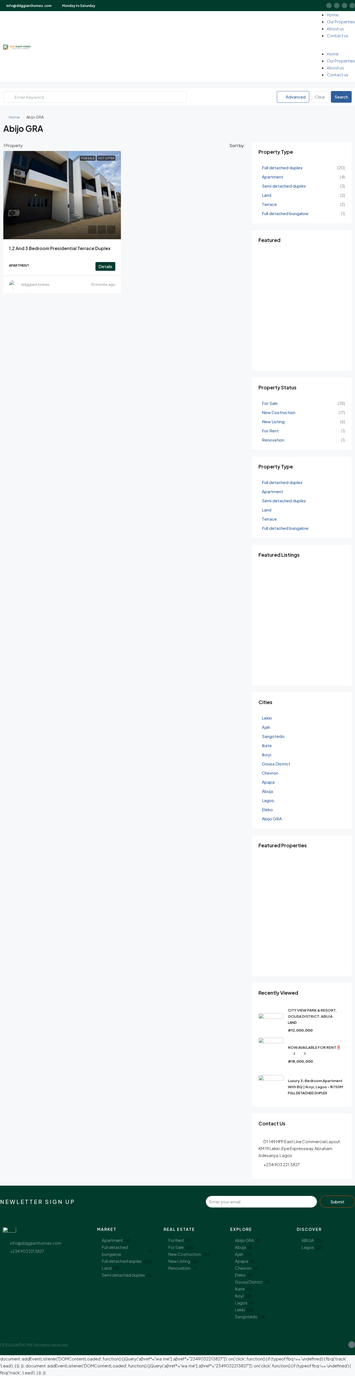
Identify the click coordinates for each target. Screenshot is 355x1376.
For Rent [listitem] (270, 430)
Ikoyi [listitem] (266, 754)
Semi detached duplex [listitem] (284, 185)
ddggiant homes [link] (35, 285)
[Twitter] (336, 5)
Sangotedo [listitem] (273, 736)
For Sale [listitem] (270, 403)
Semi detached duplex (123, 1274)
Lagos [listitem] (268, 800)
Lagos (241, 1302)
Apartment (112, 1240)
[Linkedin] (352, 5)
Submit (337, 1201)
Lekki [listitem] (267, 717)
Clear (320, 96)
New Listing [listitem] (273, 421)
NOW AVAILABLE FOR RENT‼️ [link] (314, 1047)
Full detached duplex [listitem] (282, 167)
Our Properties (341, 21)
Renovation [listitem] (273, 439)
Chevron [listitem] (270, 772)
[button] (336, 46)
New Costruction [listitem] (278, 412)
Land (106, 1268)
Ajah (239, 1254)
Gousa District (249, 1281)
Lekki (240, 1309)
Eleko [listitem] (267, 809)
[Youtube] (344, 5)
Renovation (179, 1268)
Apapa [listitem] (268, 782)
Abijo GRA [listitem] (272, 818)
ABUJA (307, 1240)
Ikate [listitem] (267, 745)
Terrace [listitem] (269, 204)
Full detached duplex (121, 1261)
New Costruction (184, 1254)
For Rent (176, 1240)
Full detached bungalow (115, 1250)
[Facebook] (329, 5)
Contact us (337, 35)
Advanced (295, 96)
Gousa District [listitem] (276, 763)
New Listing (179, 1261)
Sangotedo (246, 1316)
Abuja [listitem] (267, 791)
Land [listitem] (266, 195)
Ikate (240, 1288)
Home (332, 14)
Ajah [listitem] (266, 727)
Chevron (243, 1268)
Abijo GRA (244, 1240)
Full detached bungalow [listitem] (285, 213)
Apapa (241, 1261)
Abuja (240, 1247)
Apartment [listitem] (272, 176)
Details (105, 266)
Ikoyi (239, 1295)
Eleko (240, 1274)
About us (335, 28)
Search (341, 96)
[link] (62, 195)
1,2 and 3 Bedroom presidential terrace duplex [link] (60, 248)
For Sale (176, 1247)
